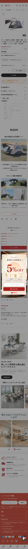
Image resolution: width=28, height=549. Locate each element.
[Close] (25, 253)
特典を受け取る (14, 289)
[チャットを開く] (24, 538)
